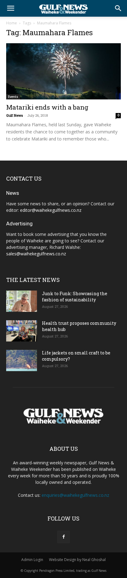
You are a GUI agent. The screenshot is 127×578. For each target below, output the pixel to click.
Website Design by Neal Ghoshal (77, 559)
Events (13, 96)
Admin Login (32, 559)
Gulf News (14, 115)
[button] (10, 8)
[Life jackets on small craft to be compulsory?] (21, 360)
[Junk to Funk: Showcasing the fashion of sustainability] (21, 301)
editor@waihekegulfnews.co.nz (50, 210)
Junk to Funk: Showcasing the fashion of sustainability (74, 297)
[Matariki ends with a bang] (63, 71)
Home (11, 23)
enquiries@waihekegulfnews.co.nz (75, 495)
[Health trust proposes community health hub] (21, 330)
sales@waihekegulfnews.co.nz (36, 254)
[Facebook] (63, 537)
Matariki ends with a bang (47, 107)
